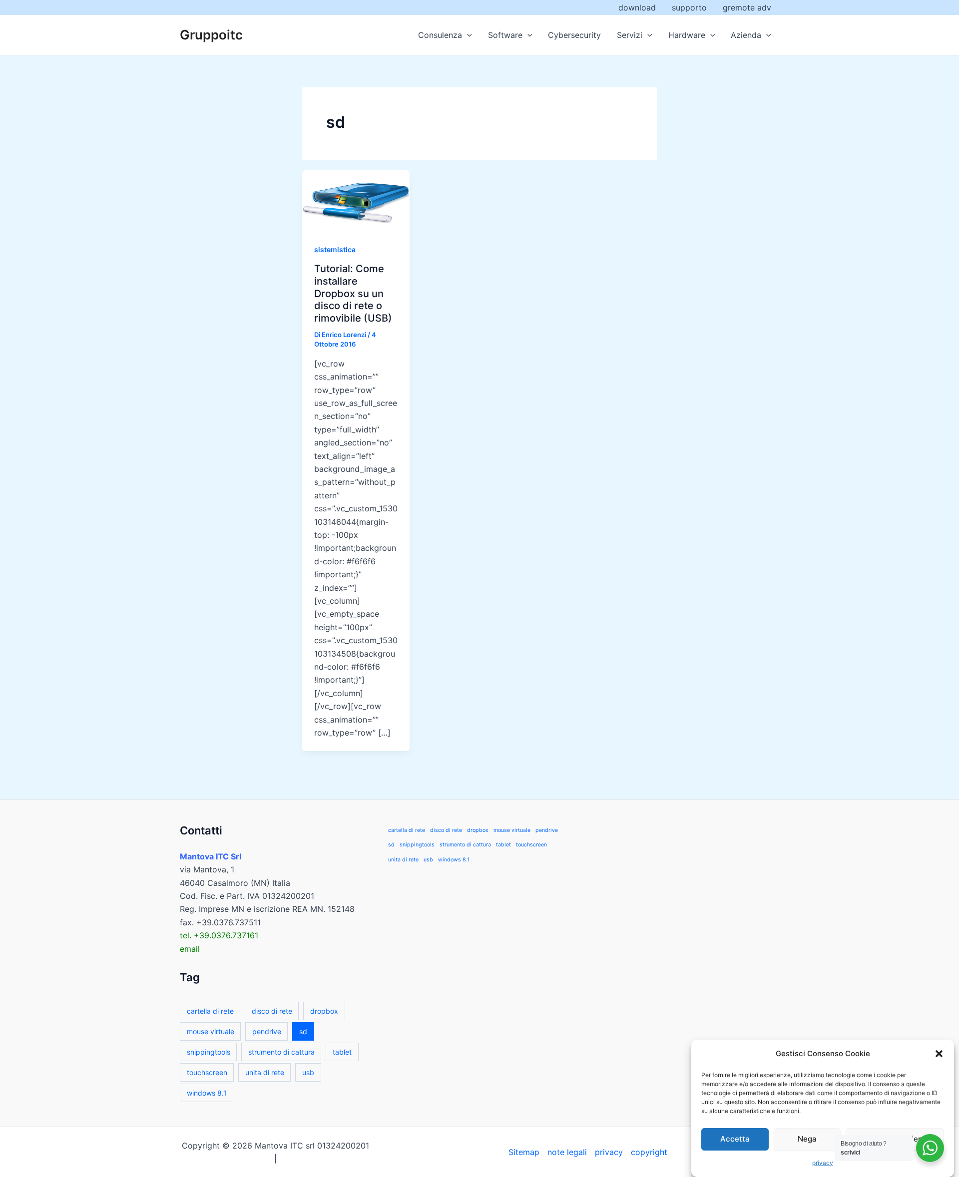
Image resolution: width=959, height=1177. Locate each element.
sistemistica (335, 249)
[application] (467, 35)
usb (308, 1072)
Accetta (735, 1139)
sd (303, 1031)
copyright (649, 1152)
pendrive (266, 1031)
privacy (822, 1163)
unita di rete (264, 1072)
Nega (807, 1139)
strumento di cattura (281, 1052)
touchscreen (207, 1072)
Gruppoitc (211, 34)
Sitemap (523, 1152)
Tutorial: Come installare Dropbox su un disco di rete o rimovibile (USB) (353, 293)
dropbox (324, 1011)
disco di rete (272, 1011)
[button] (939, 1054)
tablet (342, 1052)
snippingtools (208, 1052)
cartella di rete (210, 1011)
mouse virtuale (210, 1031)
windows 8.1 (207, 1093)
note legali (567, 1152)
